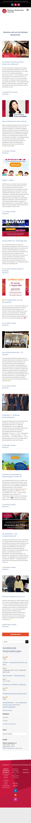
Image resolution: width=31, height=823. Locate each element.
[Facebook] (15, 790)
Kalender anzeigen (7, 710)
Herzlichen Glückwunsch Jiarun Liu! (13, 596)
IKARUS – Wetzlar (8, 180)
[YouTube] (15, 795)
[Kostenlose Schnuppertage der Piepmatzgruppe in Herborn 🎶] (15, 461)
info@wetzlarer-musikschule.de (21, 1)
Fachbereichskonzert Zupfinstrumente (15, 694)
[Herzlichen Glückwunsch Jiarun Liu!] (15, 583)
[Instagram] (15, 799)
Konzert (5, 720)
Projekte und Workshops (10, 724)
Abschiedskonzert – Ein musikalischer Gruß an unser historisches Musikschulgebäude (15, 705)
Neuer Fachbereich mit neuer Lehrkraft (14, 121)
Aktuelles (15, 92)
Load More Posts (15, 634)
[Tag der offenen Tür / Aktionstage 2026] (15, 228)
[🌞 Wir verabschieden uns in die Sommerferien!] (15, 287)
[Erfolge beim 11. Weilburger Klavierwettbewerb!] (15, 402)
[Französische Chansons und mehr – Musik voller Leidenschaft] (15, 49)
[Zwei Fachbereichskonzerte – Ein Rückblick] (15, 339)
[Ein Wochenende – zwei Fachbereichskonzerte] (15, 521)
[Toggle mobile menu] (28, 10)
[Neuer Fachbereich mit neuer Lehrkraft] (15, 108)
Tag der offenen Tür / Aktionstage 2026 (14, 241)
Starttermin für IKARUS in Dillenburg (14, 684)
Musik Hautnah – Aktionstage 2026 (14, 675)
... (13, 87)
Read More (5, 94)
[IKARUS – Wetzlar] (15, 167)
